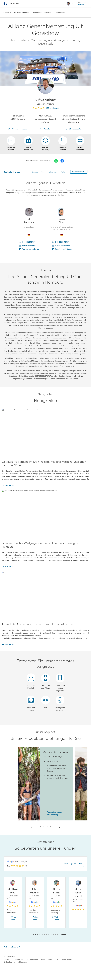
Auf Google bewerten (73, 864)
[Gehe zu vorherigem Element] (26, 934)
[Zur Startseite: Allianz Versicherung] (5, 3)
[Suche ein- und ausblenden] (85, 12)
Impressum (8, 959)
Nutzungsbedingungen (50, 959)
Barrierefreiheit (33, 959)
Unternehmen (67, 959)
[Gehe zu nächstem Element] (64, 934)
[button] (45, 85)
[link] (45, 143)
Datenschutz (19, 959)
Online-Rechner (10, 962)
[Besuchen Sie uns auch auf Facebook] (62, 161)
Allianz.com (22, 962)
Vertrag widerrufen (11, 947)
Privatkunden (15, 4)
